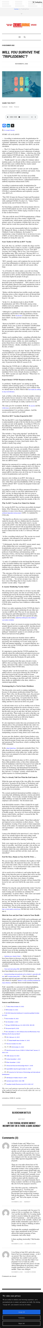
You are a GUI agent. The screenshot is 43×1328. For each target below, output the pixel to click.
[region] (21, 1310)
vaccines (18, 1098)
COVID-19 (12, 1098)
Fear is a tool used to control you (11, 909)
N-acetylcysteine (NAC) (14, 976)
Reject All (22, 1323)
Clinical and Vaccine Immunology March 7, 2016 (19, 1065)
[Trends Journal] (21, 25)
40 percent (19, 315)
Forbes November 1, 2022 (13, 1059)
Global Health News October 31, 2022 (19, 1040)
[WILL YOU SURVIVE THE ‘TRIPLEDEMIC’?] (21, 84)
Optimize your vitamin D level (12, 956)
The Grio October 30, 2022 (13, 1043)
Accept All (21, 1312)
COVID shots (5, 408)
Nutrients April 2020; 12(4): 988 (15, 1081)
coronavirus (5, 1098)
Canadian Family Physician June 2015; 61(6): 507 (19, 1084)
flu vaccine (32, 406)
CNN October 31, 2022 (17, 1047)
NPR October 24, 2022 (12, 1010)
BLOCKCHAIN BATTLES (21, 1112)
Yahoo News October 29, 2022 (15, 1006)
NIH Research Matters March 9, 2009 (16, 1077)
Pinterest (16, 107)
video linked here (11, 748)
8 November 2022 (8, 45)
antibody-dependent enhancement (11, 513)
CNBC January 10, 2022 (12, 1056)
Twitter (11, 107)
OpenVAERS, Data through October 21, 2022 (18, 1069)
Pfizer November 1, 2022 (13, 1062)
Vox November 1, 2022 (12, 1022)
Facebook (4, 107)
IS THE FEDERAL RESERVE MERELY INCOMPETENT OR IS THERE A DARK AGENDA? (21, 1124)
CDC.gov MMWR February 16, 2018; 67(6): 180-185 (20, 1025)
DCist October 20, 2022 (12, 1018)
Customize (21, 1318)
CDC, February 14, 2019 (13, 1037)
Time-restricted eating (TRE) (11, 969)
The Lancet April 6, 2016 (12, 1028)
